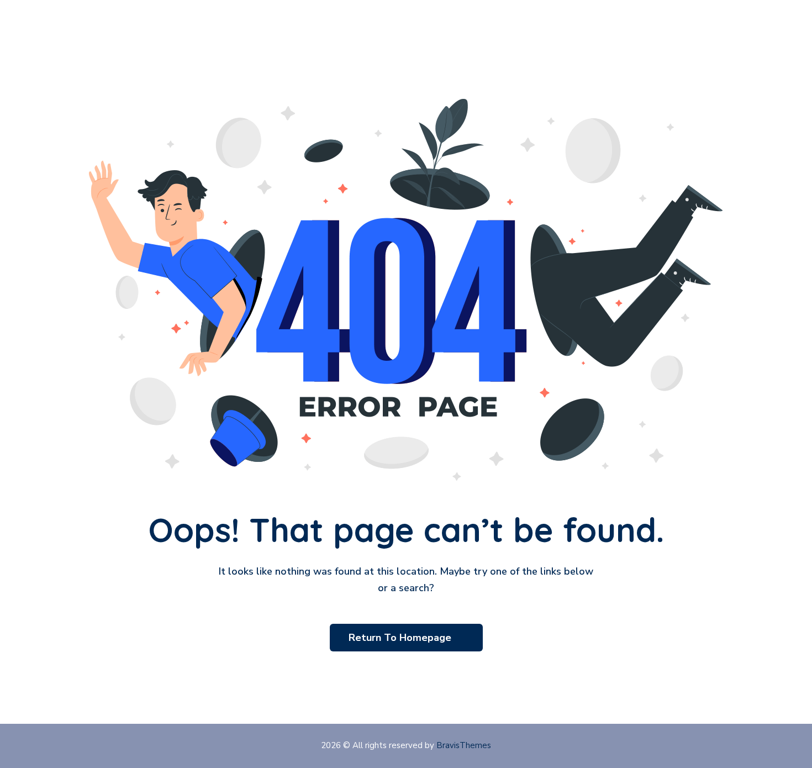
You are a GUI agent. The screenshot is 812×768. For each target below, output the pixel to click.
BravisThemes (463, 745)
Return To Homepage (401, 637)
